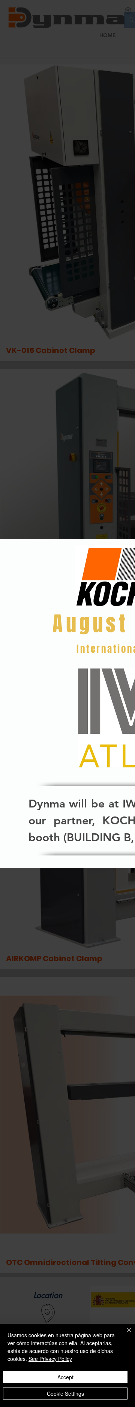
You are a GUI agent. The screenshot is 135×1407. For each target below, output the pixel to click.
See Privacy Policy (50, 1358)
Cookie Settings (65, 1393)
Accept (65, 1377)
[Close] (125, 1334)
